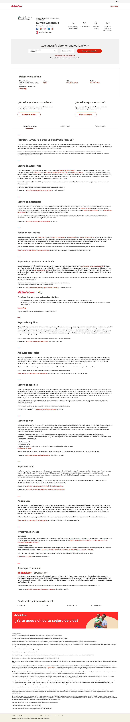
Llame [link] (19, 250)
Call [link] (19, 556)
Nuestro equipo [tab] (100, 126)
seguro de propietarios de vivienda (92, 266)
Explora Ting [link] (22, 308)
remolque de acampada (57, 237)
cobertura (37, 172)
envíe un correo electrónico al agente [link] (35, 373)
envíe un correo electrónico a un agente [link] (36, 250)
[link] (84, 27)
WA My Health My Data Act (19, 715)
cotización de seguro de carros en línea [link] (38, 190)
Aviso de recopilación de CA (35, 715)
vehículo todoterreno (87, 237)
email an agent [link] (27, 556)
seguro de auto (86, 208)
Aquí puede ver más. (24, 448)
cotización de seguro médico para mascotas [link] (40, 589)
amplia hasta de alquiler (60, 172)
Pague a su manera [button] (85, 114)
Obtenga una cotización (89, 51)
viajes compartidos (77, 172)
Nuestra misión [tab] (65, 126)
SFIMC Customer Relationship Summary (55, 549)
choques (48, 172)
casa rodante (42, 237)
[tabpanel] (65, 83)
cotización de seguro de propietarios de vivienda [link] (41, 287)
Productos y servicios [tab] (30, 126)
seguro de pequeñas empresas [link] (45, 409)
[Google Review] (41, 29)
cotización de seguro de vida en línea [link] (38, 455)
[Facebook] (37, 29)
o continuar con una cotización (65, 55)
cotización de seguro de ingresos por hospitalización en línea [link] (45, 489)
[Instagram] (45, 29)
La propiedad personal (40, 270)
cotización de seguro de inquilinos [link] (37, 341)
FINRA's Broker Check (76, 540)
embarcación (72, 237)
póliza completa (51, 667)
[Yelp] (52, 29)
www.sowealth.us (72, 82)
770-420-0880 (94, 82)
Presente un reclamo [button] (29, 114)
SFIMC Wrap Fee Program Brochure (81, 549)
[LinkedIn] (49, 29)
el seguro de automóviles (66, 170)
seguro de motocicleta (91, 210)
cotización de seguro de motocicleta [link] (38, 221)
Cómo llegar (23, 88)
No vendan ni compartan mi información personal (56, 715)
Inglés (45, 82)
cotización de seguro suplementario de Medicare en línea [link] (44, 486)
